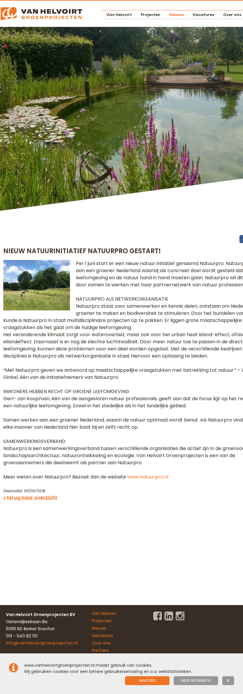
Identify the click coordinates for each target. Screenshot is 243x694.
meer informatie (196, 680)
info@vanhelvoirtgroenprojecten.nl (42, 643)
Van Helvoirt (119, 14)
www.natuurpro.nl (147, 476)
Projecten (150, 14)
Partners (100, 650)
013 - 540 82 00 (22, 636)
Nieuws (176, 14)
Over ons (101, 643)
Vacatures (203, 14)
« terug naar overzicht (30, 497)
